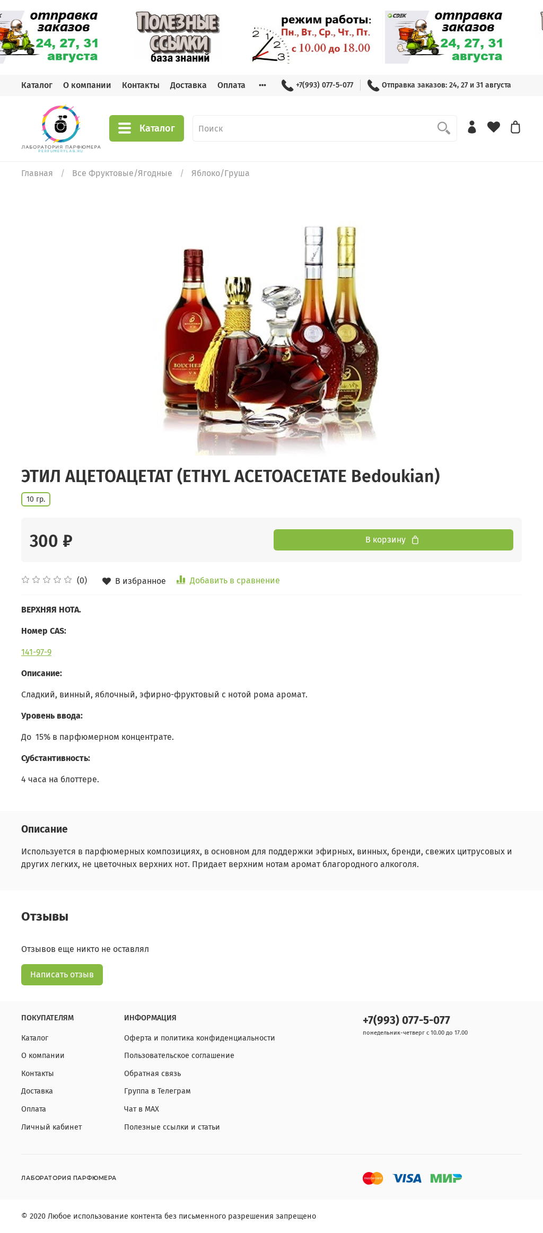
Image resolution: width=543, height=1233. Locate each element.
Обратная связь (152, 1073)
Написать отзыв (62, 974)
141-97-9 (36, 652)
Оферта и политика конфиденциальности (199, 1038)
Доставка (188, 85)
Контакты (141, 85)
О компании (87, 85)
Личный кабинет (51, 1127)
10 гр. (36, 499)
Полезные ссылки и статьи (172, 1127)
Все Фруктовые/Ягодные (122, 173)
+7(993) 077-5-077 (324, 85)
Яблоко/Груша (220, 173)
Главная (37, 173)
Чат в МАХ (141, 1109)
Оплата (231, 85)
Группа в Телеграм (157, 1091)
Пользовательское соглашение (179, 1055)
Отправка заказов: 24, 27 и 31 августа (446, 85)
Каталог (36, 85)
